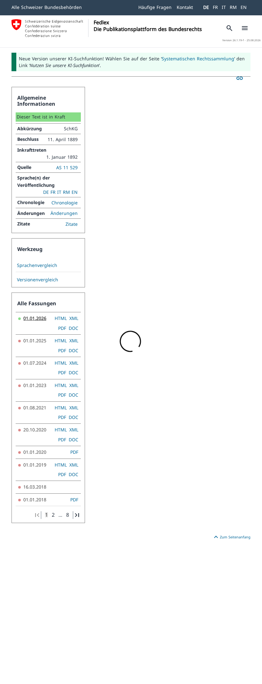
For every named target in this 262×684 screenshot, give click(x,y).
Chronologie (64, 203)
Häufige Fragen (155, 7)
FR (215, 7)
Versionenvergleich (37, 279)
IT (224, 7)
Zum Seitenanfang (231, 537)
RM (233, 7)
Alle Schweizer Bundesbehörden (47, 7)
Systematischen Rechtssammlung (198, 59)
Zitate (72, 224)
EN (244, 7)
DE (206, 7)
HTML (61, 318)
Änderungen (64, 213)
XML (73, 318)
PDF (62, 328)
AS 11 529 (67, 167)
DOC (73, 328)
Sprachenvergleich (37, 265)
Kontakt (185, 7)
